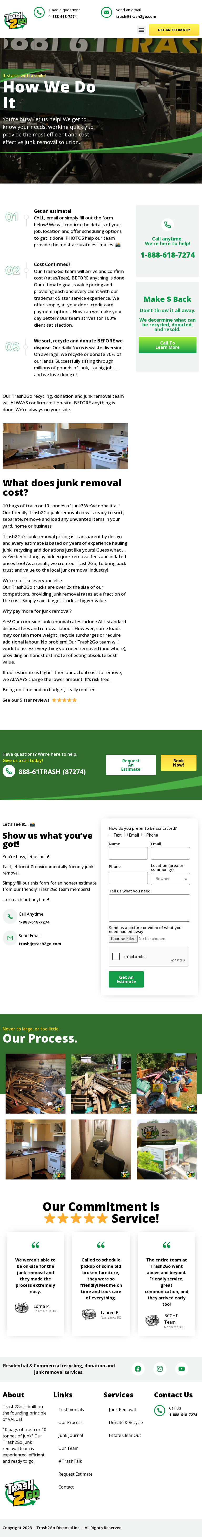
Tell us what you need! (130, 891)
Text (118, 835)
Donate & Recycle (126, 1422)
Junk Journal (70, 1435)
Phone (152, 835)
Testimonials (71, 1409)
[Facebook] (138, 1369)
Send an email (128, 9)
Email (134, 835)
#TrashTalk (70, 1461)
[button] (141, 30)
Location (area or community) (167, 867)
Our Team (68, 1448)
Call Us (175, 1408)
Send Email (30, 936)
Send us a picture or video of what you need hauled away (145, 930)
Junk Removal (122, 1409)
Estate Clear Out (125, 1435)
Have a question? (64, 9)
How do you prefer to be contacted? (143, 828)
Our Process (70, 1422)
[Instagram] (159, 1369)
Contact (66, 1487)
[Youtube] (181, 1369)
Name (114, 844)
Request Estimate (75, 1474)
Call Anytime (31, 914)
